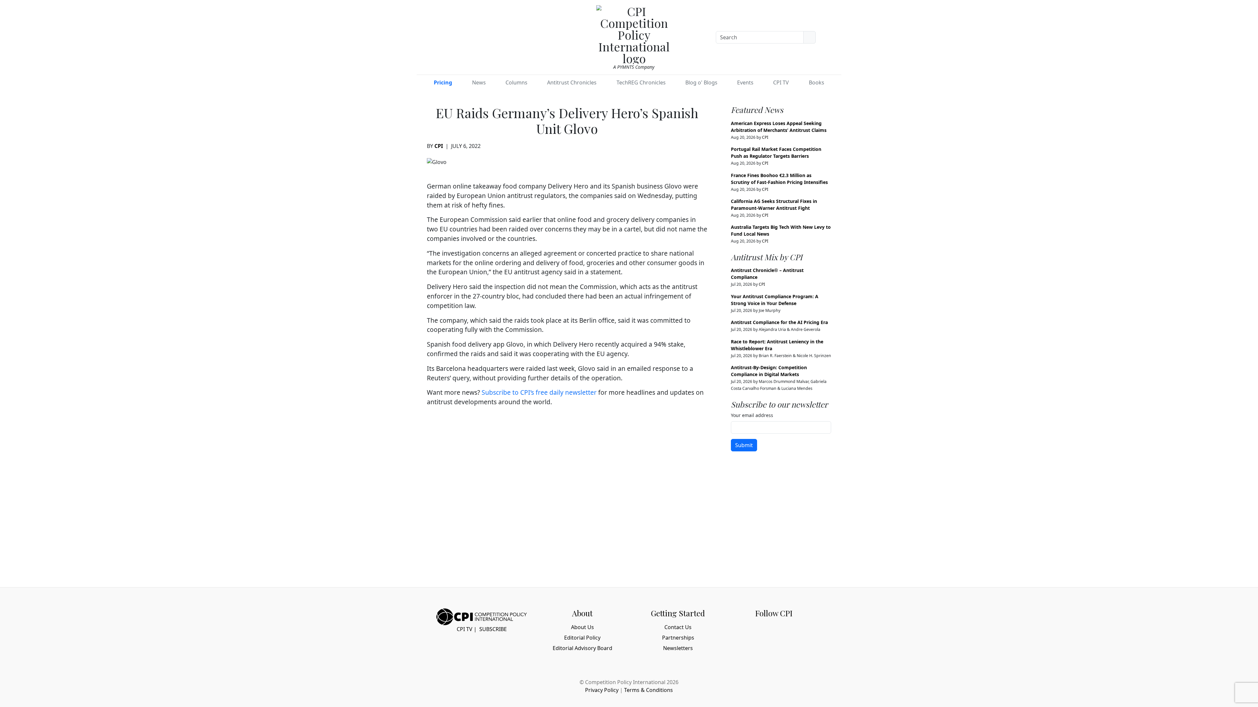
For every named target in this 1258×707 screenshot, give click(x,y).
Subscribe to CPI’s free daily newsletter (539, 392)
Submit (744, 445)
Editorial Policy (582, 637)
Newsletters (678, 648)
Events (745, 82)
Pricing (443, 82)
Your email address (752, 415)
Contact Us (678, 627)
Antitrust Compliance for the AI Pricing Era (779, 322)
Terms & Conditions (648, 690)
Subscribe (493, 629)
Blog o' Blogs (701, 82)
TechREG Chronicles (641, 82)
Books (816, 82)
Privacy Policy (602, 690)
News (479, 82)
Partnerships (678, 637)
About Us (582, 627)
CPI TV (781, 82)
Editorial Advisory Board (582, 648)
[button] (833, 36)
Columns (516, 82)
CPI (438, 146)
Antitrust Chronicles (572, 82)
